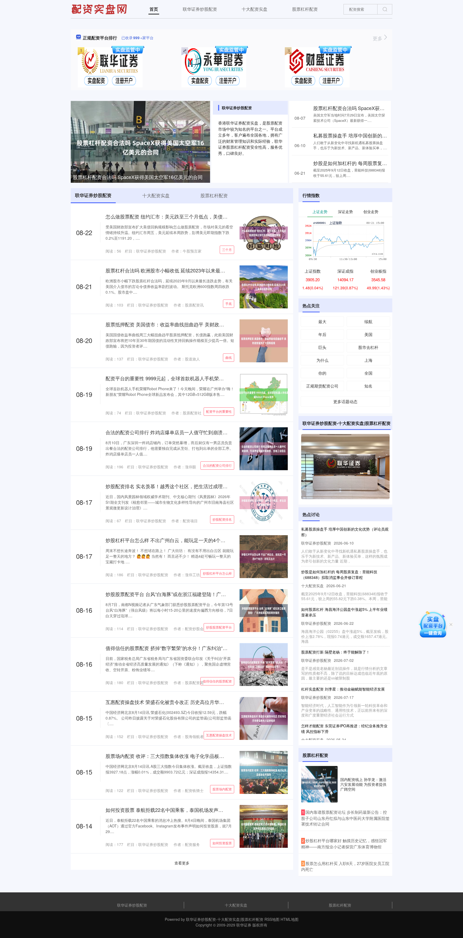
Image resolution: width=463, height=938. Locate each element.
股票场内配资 (222, 789)
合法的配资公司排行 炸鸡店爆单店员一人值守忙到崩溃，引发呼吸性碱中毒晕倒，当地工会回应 (207, 432)
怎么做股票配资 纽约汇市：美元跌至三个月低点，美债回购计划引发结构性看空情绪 (195, 216)
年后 (322, 334)
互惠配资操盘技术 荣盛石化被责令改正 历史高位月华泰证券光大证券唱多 (184, 701)
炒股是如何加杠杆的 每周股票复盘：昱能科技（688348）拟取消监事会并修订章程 (339, 562)
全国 (368, 373)
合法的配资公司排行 (217, 465)
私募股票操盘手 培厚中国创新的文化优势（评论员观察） (374, 135)
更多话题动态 (345, 401)
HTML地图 (289, 919)
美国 (368, 334)
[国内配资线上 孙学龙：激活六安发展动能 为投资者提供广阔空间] (319, 784)
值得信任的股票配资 (217, 681)
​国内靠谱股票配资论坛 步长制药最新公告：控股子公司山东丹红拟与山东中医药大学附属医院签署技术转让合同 (345, 818)
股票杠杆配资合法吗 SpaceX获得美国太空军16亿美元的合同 (138, 176)
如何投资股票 (222, 843)
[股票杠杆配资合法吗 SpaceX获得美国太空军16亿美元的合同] (140, 146)
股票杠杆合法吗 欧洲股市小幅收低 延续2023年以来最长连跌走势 (175, 270)
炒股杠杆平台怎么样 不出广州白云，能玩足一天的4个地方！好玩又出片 (182, 539)
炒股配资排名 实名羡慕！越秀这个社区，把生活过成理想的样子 (174, 486)
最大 (322, 321)
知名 (368, 386)
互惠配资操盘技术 (219, 735)
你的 (322, 373)
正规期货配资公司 (322, 386)
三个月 (227, 249)
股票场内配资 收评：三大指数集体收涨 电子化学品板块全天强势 (174, 755)
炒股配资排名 (222, 519)
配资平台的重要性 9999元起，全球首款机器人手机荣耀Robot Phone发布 (184, 378)
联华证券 (243, 925)
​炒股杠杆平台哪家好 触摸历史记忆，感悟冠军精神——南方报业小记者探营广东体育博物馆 (344, 843)
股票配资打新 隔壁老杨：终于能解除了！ (335, 640)
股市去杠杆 (368, 347)
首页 (154, 9)
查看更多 (181, 863)
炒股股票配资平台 (219, 627)
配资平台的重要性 (219, 411)
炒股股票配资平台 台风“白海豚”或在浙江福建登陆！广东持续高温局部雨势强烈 (190, 593)
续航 (368, 321)
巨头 (322, 347)
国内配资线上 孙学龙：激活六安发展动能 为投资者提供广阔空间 (363, 784)
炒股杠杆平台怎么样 (217, 573)
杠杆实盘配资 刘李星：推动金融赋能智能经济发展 (343, 677)
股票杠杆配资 (305, 9)
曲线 (228, 357)
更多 (378, 38)
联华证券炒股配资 (200, 9)
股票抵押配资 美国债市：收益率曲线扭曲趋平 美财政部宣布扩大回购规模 (184, 324)
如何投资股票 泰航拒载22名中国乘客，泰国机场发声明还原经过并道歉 (181, 809)
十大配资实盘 (254, 9)
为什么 (322, 360)
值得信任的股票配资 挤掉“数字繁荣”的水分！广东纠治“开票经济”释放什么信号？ (191, 647)
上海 (368, 360)
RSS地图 (271, 919)
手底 (228, 303)
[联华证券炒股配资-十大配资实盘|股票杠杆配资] (100, 8)
